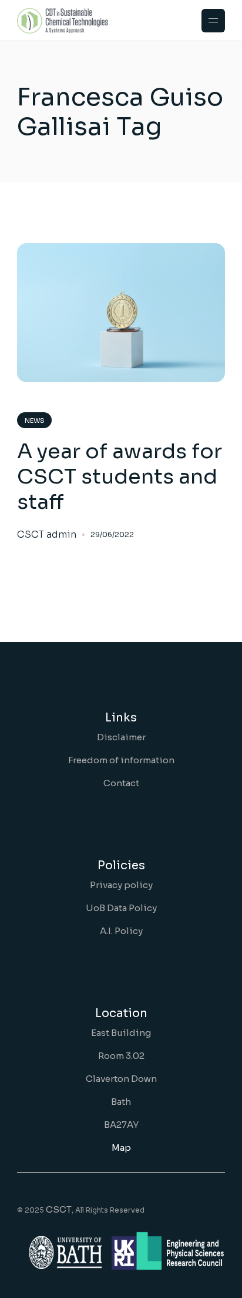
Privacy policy (121, 884)
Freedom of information (121, 760)
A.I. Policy (121, 930)
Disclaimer (121, 737)
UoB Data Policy (121, 907)
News (35, 420)
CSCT (59, 1209)
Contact (121, 783)
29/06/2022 (112, 534)
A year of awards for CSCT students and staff (119, 476)
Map (121, 1147)
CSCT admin (46, 534)
